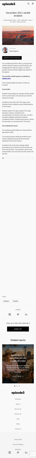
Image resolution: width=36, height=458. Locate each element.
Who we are (18, 409)
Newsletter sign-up (12, 58)
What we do (18, 414)
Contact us (18, 429)
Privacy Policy (18, 439)
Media (18, 424)
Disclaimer (18, 449)
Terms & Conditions (18, 444)
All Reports (18, 399)
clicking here (6, 78)
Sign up (18, 329)
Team (18, 419)
